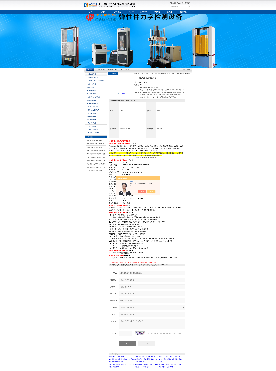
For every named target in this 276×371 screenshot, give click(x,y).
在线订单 (170, 12)
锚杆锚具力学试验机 (93, 110)
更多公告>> (186, 69)
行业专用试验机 (91, 74)
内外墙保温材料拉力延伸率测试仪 (147, 262)
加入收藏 (180, 3)
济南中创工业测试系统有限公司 (110, 5)
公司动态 (117, 12)
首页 (90, 12)
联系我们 (187, 3)
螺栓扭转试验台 (91, 94)
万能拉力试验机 (91, 84)
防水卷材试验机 (91, 119)
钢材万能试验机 (91, 113)
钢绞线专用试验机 (92, 107)
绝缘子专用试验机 (92, 77)
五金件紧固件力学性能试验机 (95, 81)
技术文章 (143, 12)
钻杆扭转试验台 (91, 90)
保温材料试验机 (91, 123)
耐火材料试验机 (91, 116)
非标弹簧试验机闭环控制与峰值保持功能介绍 (109, 69)
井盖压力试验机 (91, 126)
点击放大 (122, 94)
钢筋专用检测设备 (92, 103)
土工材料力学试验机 (93, 132)
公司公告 (90, 69)
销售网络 (157, 12)
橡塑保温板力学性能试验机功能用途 (145, 356)
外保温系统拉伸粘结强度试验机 (129, 262)
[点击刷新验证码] (140, 333)
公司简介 (103, 12)
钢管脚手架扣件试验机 (93, 97)
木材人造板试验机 (92, 129)
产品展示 (130, 12)
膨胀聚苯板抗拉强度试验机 (116, 356)
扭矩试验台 (90, 87)
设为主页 (173, 3)
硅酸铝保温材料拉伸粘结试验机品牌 (169, 356)
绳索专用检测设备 (92, 100)
